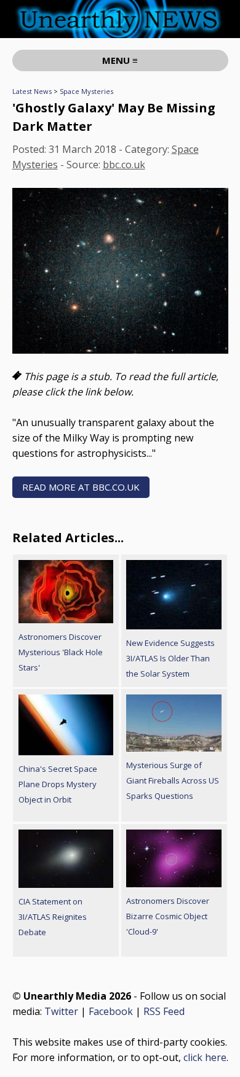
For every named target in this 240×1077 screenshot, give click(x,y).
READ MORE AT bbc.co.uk (81, 487)
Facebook (111, 1011)
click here (204, 1057)
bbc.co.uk (124, 164)
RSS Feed (164, 1011)
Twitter (61, 1011)
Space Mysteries (86, 91)
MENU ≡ (120, 60)
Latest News (32, 91)
